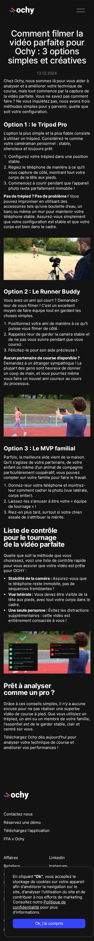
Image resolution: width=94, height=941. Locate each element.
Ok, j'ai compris (49, 923)
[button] (81, 10)
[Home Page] (21, 10)
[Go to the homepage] (16, 795)
